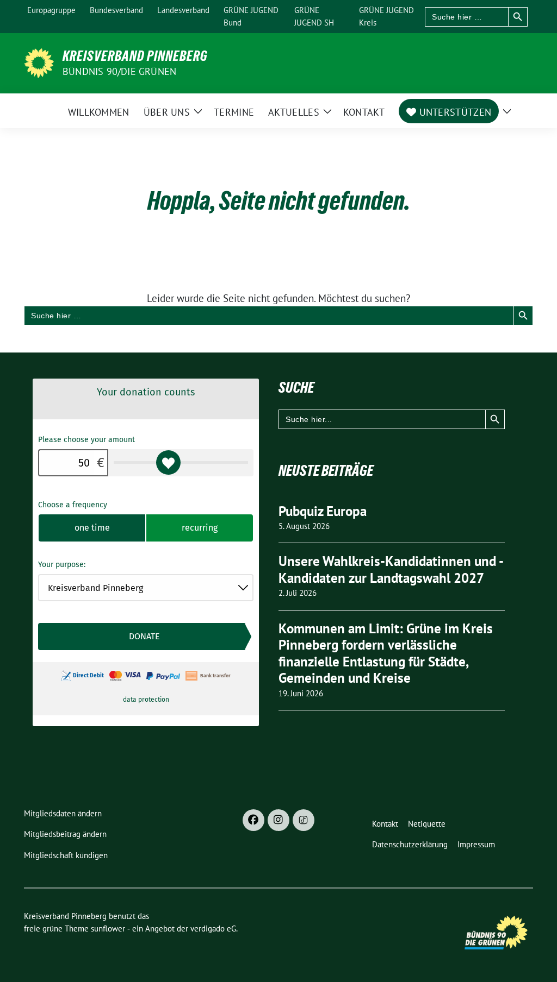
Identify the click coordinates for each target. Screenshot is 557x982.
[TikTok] (303, 820)
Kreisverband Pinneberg (135, 56)
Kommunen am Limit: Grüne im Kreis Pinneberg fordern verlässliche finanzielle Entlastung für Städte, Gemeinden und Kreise (385, 653)
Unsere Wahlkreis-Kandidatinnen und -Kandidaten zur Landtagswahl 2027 (391, 569)
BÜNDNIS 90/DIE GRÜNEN (119, 71)
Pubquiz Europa (322, 511)
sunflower (108, 928)
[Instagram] (278, 820)
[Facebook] (253, 820)
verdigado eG (213, 928)
